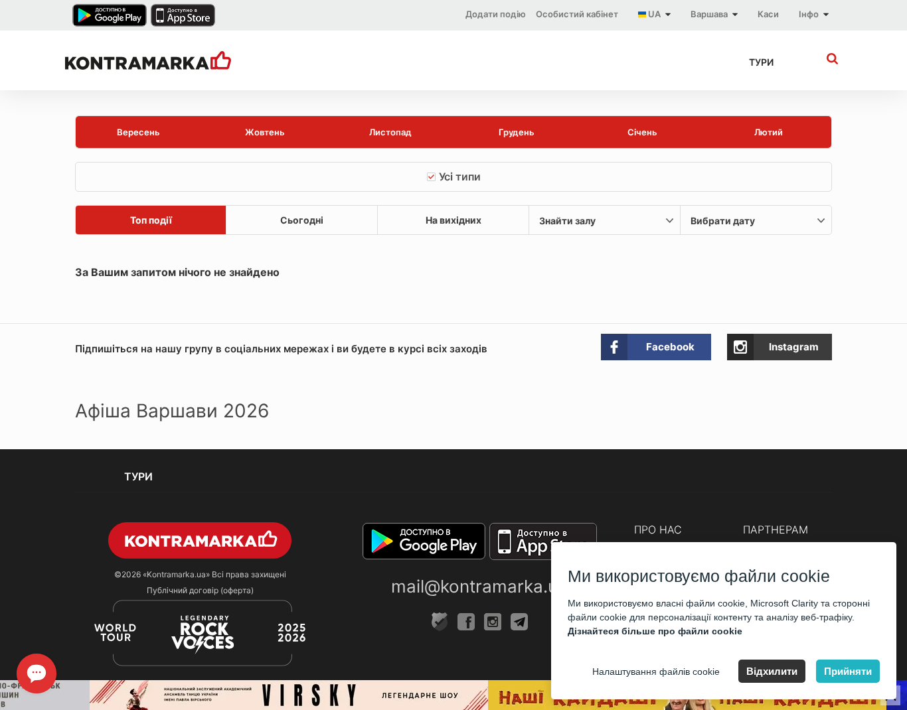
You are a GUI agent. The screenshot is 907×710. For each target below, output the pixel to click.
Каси (768, 14)
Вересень (138, 132)
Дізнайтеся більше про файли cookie (655, 631)
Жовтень (265, 132)
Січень (642, 132)
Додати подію (495, 14)
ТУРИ (761, 62)
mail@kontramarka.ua (479, 586)
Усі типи (460, 176)
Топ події (151, 220)
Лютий (768, 132)
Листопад (390, 132)
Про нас (658, 529)
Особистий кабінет (577, 14)
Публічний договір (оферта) (200, 590)
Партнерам (775, 529)
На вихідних (453, 220)
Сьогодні (301, 220)
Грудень (517, 132)
